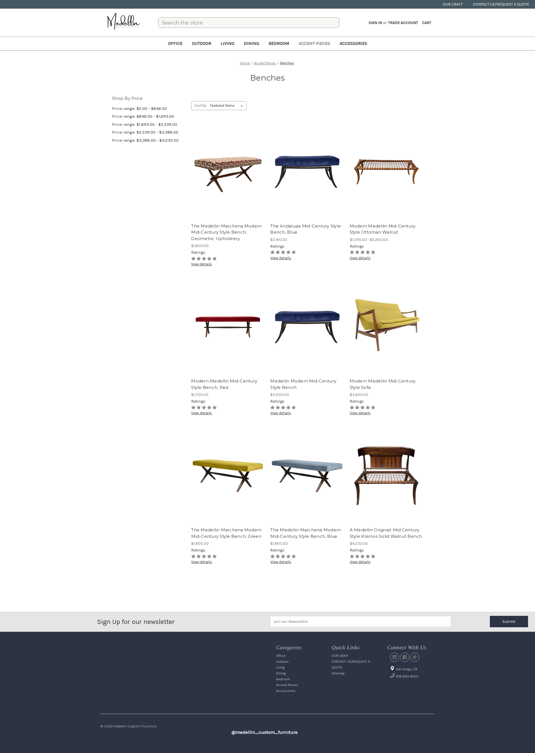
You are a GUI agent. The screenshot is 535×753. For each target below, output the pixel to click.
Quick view (227, 162)
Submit (508, 621)
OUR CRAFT (453, 4)
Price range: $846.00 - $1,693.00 (143, 116)
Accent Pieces (314, 43)
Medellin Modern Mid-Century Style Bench (303, 384)
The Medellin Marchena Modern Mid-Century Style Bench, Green (226, 533)
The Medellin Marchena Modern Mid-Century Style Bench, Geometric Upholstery (226, 232)
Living (227, 43)
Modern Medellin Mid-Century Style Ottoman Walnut (383, 229)
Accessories (353, 43)
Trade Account (403, 22)
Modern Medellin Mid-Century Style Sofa (383, 384)
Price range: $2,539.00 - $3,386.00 (145, 132)
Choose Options (386, 182)
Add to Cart (227, 182)
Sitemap (338, 673)
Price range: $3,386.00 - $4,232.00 (145, 140)
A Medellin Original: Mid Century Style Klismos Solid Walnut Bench (386, 533)
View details (201, 264)
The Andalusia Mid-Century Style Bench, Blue (305, 229)
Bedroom (279, 43)
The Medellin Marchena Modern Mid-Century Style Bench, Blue (305, 533)
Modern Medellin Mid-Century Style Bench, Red (224, 384)
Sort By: (200, 105)
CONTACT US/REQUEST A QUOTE (501, 4)
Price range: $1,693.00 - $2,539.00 (144, 124)
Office (175, 43)
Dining (251, 43)
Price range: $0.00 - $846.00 (139, 108)
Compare (226, 172)
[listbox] (227, 105)
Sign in (375, 22)
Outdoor (201, 43)
